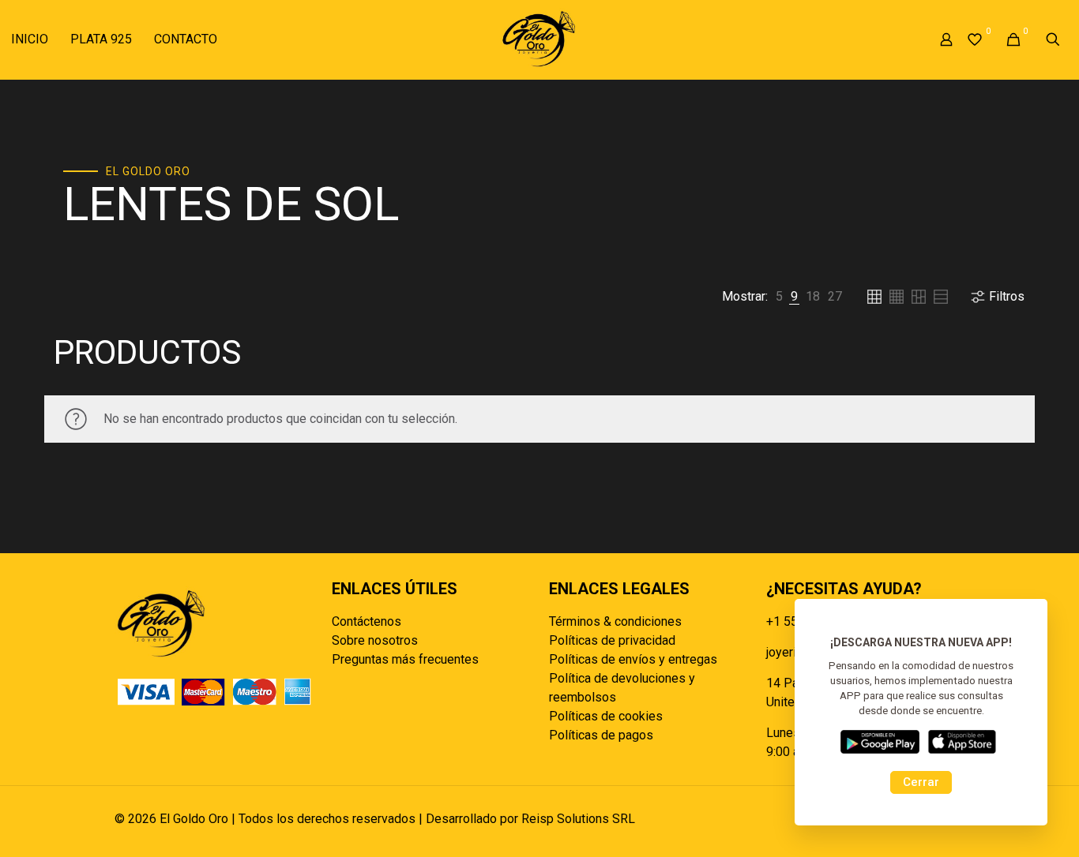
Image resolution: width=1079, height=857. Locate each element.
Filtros (1006, 296)
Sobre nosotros (375, 640)
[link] (779, 296)
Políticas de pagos (601, 735)
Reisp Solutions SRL (578, 818)
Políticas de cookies (606, 716)
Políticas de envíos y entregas (633, 659)
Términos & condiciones (615, 621)
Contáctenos (366, 621)
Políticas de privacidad (612, 640)
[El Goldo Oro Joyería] (539, 39)
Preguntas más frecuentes (405, 659)
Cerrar (921, 782)
